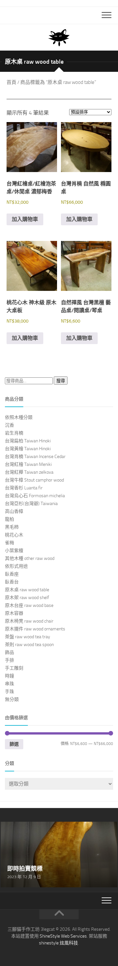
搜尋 (60, 380)
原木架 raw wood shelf (27, 597)
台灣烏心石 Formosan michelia (35, 496)
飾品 (9, 652)
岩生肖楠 (14, 433)
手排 (9, 660)
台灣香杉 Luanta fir (24, 488)
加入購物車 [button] (25, 219)
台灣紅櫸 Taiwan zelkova (29, 472)
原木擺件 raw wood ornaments (35, 629)
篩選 (14, 744)
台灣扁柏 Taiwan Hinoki (28, 441)
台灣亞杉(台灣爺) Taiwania (31, 503)
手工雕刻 (14, 668)
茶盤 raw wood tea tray (27, 637)
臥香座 (12, 574)
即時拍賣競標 (16, 825)
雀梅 (9, 543)
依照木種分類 (18, 417)
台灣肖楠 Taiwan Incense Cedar (35, 456)
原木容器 (14, 613)
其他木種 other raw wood (29, 558)
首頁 (11, 82)
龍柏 (9, 519)
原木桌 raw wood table (27, 590)
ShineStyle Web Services (63, 936)
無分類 (12, 699)
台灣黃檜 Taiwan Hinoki (28, 448)
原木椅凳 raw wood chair (29, 621)
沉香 (9, 425)
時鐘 (9, 676)
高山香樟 (14, 511)
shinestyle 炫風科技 (58, 943)
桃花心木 (14, 535)
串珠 (9, 684)
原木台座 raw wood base (29, 605)
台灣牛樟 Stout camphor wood (34, 480)
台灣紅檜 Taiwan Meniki (28, 464)
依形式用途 (16, 566)
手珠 (9, 691)
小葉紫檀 (14, 550)
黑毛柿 (12, 527)
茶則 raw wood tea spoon (29, 644)
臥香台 (12, 582)
